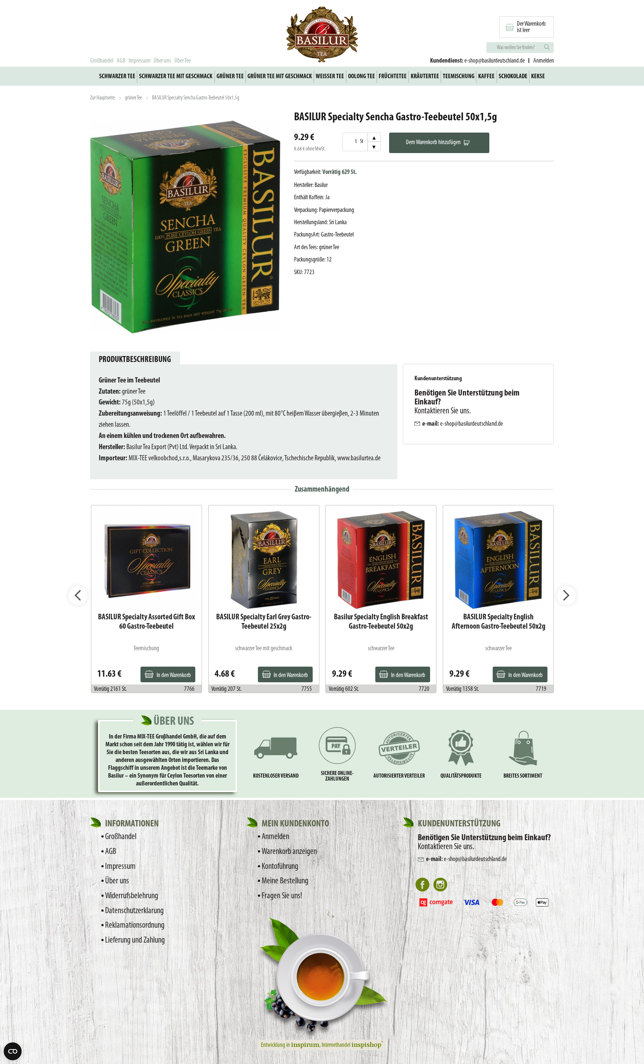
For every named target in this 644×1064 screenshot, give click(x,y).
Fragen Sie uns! (282, 896)
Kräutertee (425, 76)
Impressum (140, 61)
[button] (78, 595)
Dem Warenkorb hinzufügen (433, 142)
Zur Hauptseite (102, 98)
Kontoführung (280, 866)
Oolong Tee (361, 76)
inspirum (305, 1044)
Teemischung (458, 76)
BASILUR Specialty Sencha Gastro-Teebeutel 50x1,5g (195, 98)
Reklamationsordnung (134, 925)
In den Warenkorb (174, 675)
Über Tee (182, 61)
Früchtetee (393, 76)
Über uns (162, 61)
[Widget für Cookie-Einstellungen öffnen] (13, 1051)
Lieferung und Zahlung (135, 940)
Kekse (538, 76)
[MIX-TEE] (321, 36)
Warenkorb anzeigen (289, 851)
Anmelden (275, 836)
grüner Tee (230, 76)
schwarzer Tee (117, 76)
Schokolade (513, 76)
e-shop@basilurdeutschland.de (494, 61)
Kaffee (486, 76)
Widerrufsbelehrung (131, 896)
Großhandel (101, 61)
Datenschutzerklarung (134, 910)
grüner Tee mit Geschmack (279, 76)
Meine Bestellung (285, 881)
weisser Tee (330, 76)
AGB (121, 61)
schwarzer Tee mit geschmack (175, 76)
